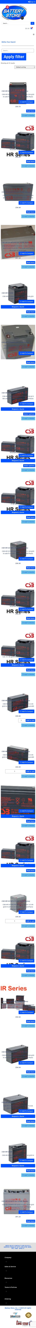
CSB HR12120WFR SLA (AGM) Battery (15, 342)
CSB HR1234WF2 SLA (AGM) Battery (15, 1052)
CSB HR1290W (7, 1152)
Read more (30, 111)
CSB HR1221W (7, 496)
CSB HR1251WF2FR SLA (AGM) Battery (16, 242)
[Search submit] (32, 23)
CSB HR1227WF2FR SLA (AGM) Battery (16, 901)
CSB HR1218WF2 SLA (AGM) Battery (15, 393)
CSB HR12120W (7, 293)
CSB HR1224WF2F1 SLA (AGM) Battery (16, 700)
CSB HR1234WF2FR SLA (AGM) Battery (16, 192)
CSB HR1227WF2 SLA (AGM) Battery (15, 91)
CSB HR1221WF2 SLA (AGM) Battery (15, 548)
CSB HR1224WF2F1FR (10, 802)
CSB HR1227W (7, 852)
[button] (33, 34)
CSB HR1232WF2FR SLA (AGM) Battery (16, 141)
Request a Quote (18, 307)
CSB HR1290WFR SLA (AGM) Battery (15, 1201)
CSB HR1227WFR (8, 952)
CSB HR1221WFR (8, 649)
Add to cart (30, 720)
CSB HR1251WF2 (8, 1102)
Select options (29, 414)
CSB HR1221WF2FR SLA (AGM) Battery (16, 598)
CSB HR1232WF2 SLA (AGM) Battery (15, 1001)
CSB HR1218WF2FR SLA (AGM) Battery (16, 444)
